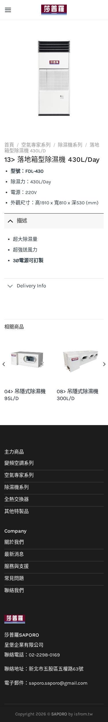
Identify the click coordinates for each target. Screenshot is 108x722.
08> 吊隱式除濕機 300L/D (77, 395)
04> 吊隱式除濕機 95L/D (25, 395)
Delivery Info (31, 286)
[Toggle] (10, 220)
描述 (22, 221)
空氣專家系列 (36, 145)
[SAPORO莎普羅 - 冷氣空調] (54, 10)
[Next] (104, 376)
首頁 (9, 145)
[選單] (8, 10)
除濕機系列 (70, 145)
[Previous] (4, 376)
